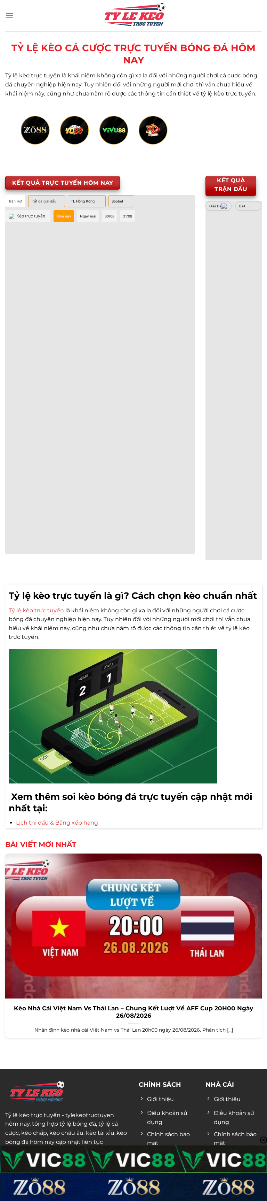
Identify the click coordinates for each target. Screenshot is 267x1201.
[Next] (238, 138)
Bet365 (245, 206)
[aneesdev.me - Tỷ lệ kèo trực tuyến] (133, 15)
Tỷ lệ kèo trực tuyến (36, 610)
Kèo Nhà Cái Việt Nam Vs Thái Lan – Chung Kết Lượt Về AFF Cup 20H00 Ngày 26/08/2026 (133, 1012)
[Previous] (29, 138)
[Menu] (9, 15)
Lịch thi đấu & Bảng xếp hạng (57, 822)
